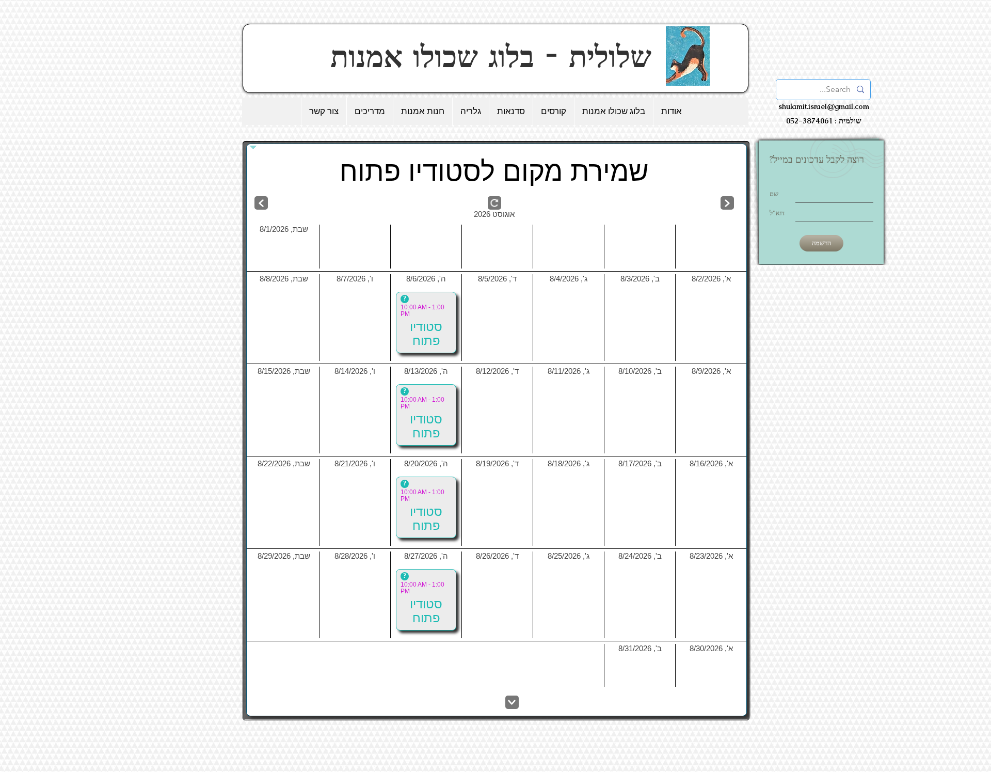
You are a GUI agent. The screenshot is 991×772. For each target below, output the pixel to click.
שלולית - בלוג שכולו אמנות (496, 56)
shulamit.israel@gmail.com (823, 106)
